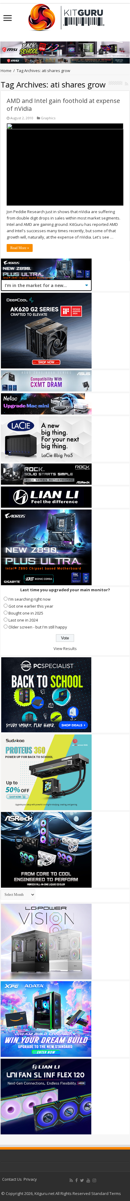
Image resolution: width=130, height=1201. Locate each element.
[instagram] (94, 1180)
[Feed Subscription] (126, 84)
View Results (65, 648)
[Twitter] (82, 1180)
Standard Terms (106, 1193)
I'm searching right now (29, 599)
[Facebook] (76, 1180)
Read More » (19, 248)
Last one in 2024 (23, 620)
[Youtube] (88, 1180)
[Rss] (71, 1180)
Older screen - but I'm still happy (37, 627)
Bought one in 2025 (25, 613)
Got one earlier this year (30, 606)
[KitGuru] (65, 15)
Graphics (48, 118)
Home (6, 70)
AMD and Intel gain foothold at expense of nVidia (63, 105)
